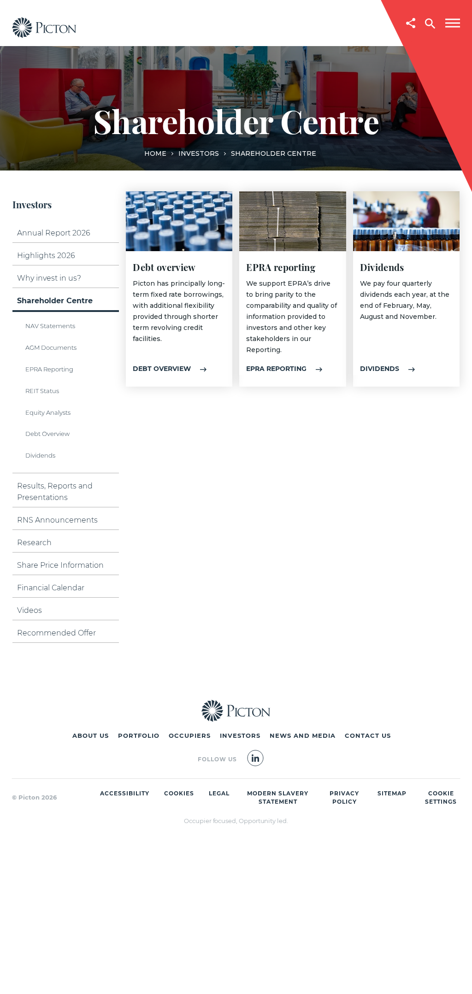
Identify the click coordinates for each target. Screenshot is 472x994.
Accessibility (124, 793)
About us (90, 735)
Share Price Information (60, 565)
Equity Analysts (48, 412)
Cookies (179, 793)
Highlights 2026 (46, 255)
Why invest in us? (49, 278)
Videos (29, 610)
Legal (219, 793)
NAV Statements (50, 325)
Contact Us (368, 735)
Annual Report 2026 (53, 233)
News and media (303, 735)
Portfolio (138, 735)
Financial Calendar (50, 587)
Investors (198, 153)
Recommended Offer (56, 633)
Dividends (40, 455)
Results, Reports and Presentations (55, 492)
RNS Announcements (57, 520)
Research (34, 542)
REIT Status (42, 390)
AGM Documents (51, 347)
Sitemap (392, 793)
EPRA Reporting (49, 369)
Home (155, 153)
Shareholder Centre (55, 300)
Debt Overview (47, 433)
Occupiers (190, 735)
